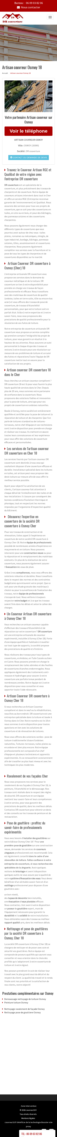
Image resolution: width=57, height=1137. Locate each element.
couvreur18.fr (31, 1110)
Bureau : (28, 2)
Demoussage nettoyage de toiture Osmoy (25, 999)
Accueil (5, 73)
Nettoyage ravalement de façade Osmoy (24, 1008)
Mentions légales (28, 1118)
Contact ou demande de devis (29, 157)
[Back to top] (49, 1129)
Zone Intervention (28, 1106)
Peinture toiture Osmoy (16, 1002)
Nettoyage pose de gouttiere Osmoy (22, 1012)
